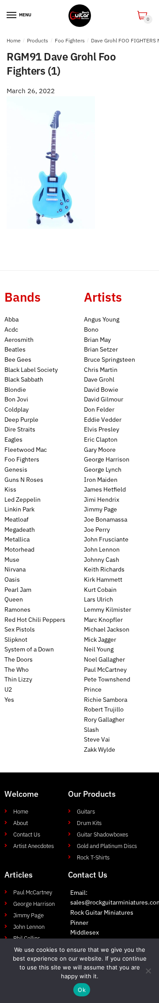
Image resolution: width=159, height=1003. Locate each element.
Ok (82, 989)
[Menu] (12, 15)
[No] (148, 970)
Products (37, 40)
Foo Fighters (70, 40)
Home (14, 40)
